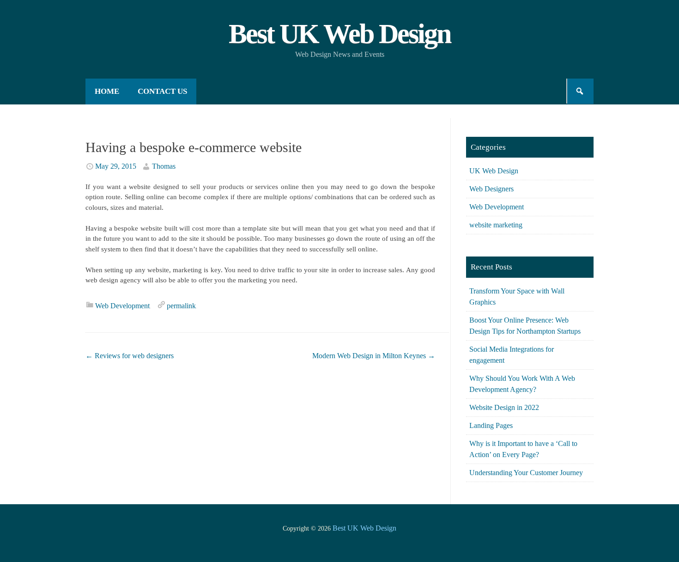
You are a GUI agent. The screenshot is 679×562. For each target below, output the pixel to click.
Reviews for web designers (129, 356)
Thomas (164, 166)
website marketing (495, 225)
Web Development (122, 306)
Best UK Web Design (339, 33)
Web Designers (491, 189)
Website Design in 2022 (504, 407)
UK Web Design (493, 171)
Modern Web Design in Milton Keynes (373, 356)
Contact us (162, 91)
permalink (181, 306)
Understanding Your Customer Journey (526, 472)
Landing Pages (491, 425)
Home (107, 91)
